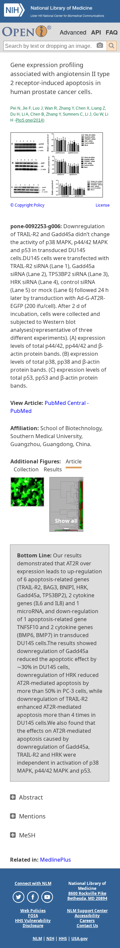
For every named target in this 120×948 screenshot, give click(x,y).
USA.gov (79, 938)
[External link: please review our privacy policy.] (18, 896)
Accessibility (87, 915)
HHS (63, 938)
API (96, 32)
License (103, 205)
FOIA (33, 915)
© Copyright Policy (27, 205)
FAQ (112, 32)
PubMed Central (65, 403)
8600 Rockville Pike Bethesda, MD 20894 (87, 896)
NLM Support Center (87, 910)
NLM (37, 938)
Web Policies (33, 910)
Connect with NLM (33, 883)
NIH (50, 938)
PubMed (21, 411)
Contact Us (87, 925)
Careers (87, 920)
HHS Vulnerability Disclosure (33, 923)
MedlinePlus (55, 859)
